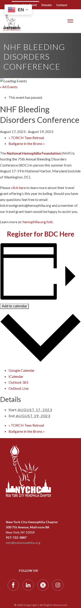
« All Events (9, 87)
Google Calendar (22, 370)
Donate (46, 5)
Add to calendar (14, 306)
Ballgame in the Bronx (27, 143)
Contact (61, 5)
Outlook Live (19, 388)
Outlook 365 (18, 382)
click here (18, 187)
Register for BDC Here (40, 234)
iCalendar (16, 376)
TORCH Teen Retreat (26, 137)
